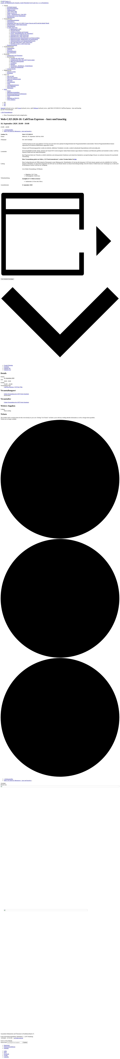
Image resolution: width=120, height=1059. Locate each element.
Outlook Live (7, 369)
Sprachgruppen (11, 26)
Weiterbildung (10, 21)
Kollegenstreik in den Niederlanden (16, 16)
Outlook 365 (7, 368)
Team (8, 83)
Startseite (3, 108)
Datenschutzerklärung (9, 1046)
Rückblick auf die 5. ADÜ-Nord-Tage (20, 44)
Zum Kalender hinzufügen (7, 279)
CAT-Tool (17, 387)
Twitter (6, 1055)
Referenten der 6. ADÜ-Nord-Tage (19, 36)
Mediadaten (10, 88)
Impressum (7, 1045)
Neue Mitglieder (11, 86)
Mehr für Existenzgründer (17, 61)
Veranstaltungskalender (13, 20)
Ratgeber (12, 64)
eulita (5, 1051)
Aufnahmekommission (13, 85)
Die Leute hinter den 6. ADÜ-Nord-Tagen (21, 42)
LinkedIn (6, 1057)
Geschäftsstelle (11, 82)
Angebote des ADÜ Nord (17, 58)
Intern (5, 89)
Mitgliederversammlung (13, 92)
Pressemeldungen (11, 51)
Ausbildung (13, 63)
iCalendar (6, 367)
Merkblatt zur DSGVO (13, 98)
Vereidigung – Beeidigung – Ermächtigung (21, 66)
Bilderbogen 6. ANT (15, 29)
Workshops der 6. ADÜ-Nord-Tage (19, 35)
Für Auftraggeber (11, 52)
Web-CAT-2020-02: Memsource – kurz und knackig (18, 131)
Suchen (25, 1042)
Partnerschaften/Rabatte (13, 95)
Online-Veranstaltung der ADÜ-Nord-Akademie (16, 394)
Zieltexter (9, 49)
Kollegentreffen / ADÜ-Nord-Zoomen (17, 24)
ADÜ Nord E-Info (12, 11)
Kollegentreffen (8, 129)
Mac (21, 387)
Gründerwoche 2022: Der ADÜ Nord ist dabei (22, 60)
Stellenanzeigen (11, 10)
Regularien (10, 73)
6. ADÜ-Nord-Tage (12, 27)
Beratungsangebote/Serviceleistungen (16, 93)
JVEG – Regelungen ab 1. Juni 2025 (16, 14)
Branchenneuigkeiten (12, 8)
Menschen (9, 80)
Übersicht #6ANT (15, 30)
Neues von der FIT (12, 13)
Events (19, 108)
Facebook (6, 1054)
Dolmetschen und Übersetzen (14, 55)
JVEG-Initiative (11, 99)
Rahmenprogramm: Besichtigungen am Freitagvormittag (24, 38)
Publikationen (10, 48)
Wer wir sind (10, 76)
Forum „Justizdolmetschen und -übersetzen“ (21, 33)
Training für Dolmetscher (16, 67)
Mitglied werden (11, 71)
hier (75, 159)
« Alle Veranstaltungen (6, 112)
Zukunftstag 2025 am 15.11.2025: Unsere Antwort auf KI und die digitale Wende (28, 23)
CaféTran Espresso (9, 387)
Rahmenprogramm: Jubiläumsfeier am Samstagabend (24, 39)
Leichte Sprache (11, 68)
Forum (9, 91)
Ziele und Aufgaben (12, 77)
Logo (8, 96)
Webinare (35, 108)
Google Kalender (8, 365)
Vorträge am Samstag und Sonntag (19, 32)
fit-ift (5, 1052)
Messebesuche (11, 17)
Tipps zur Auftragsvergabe (14, 79)
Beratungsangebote (12, 45)
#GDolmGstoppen (12, 7)
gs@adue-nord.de (18, 1038)
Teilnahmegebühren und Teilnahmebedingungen (22, 41)
